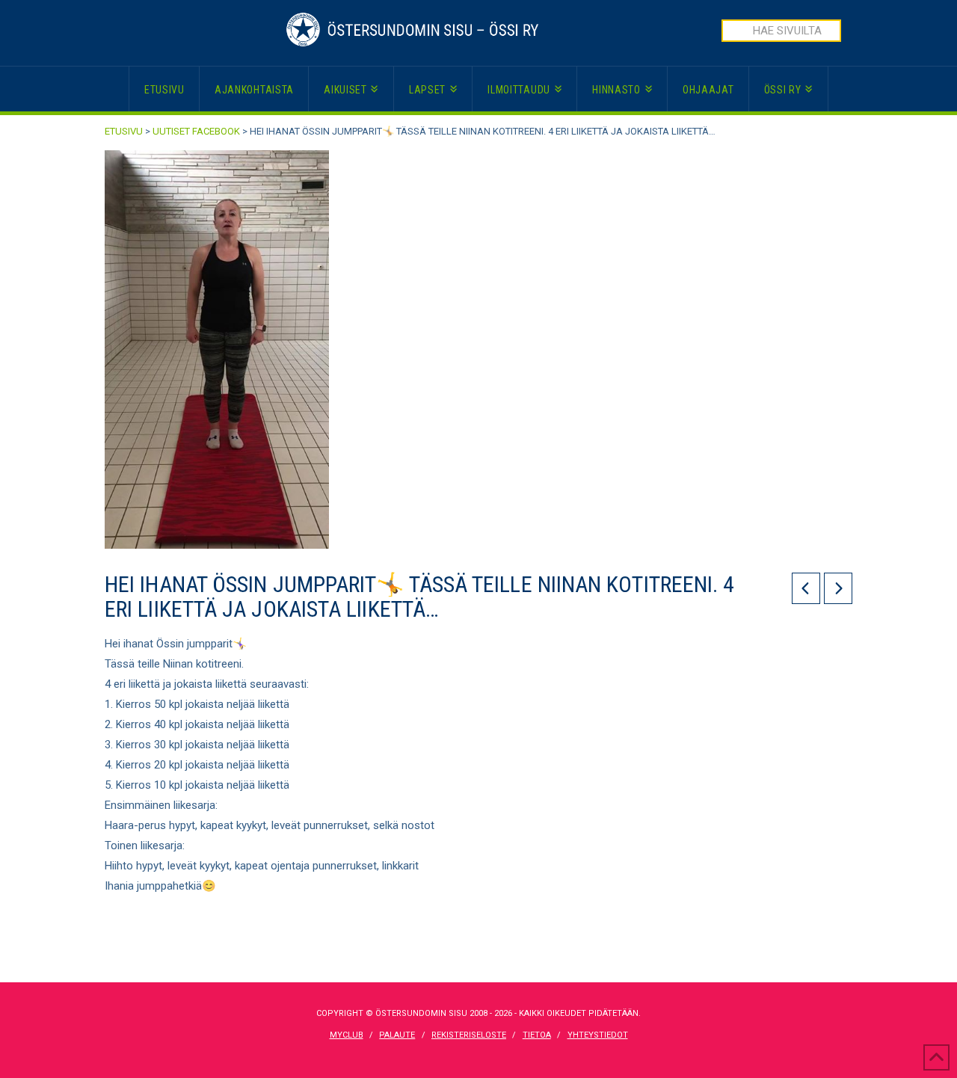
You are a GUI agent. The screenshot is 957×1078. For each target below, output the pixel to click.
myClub (346, 1035)
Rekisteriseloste (468, 1035)
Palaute (397, 1035)
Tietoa (537, 1035)
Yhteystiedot (597, 1035)
